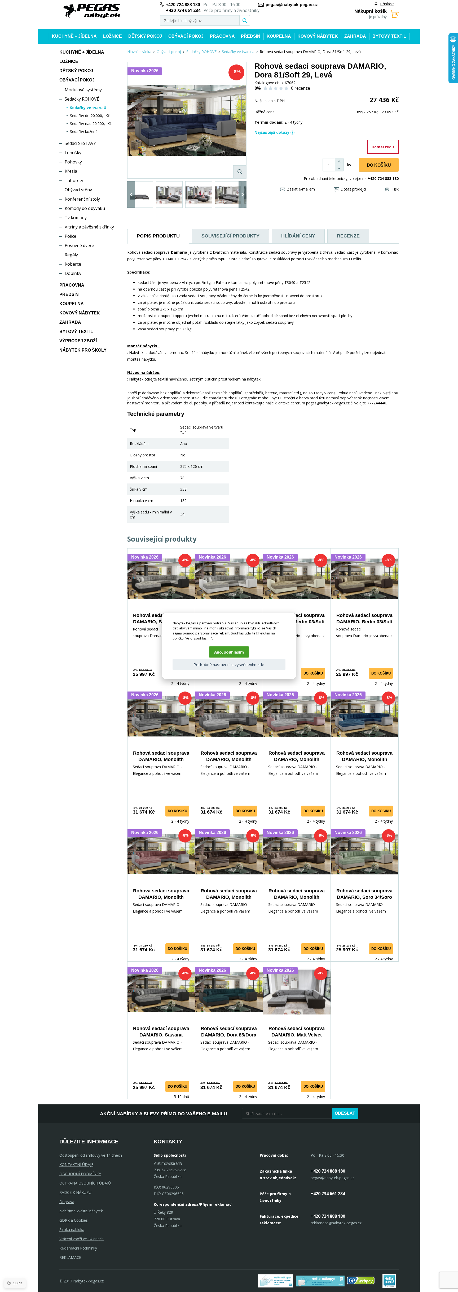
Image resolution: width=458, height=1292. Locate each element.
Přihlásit (387, 3)
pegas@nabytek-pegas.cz (292, 4)
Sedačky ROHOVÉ (82, 99)
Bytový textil (389, 36)
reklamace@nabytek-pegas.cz (336, 1222)
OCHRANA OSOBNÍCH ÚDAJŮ (85, 1183)
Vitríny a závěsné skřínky (89, 227)
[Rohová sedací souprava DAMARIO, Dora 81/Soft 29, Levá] (186, 120)
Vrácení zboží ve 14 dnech (81, 1238)
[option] (139, 194)
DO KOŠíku (379, 165)
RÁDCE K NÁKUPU (75, 1192)
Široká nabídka (71, 1229)
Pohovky (73, 162)
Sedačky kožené (84, 131)
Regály (71, 255)
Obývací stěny (78, 190)
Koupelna (279, 36)
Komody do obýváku (85, 208)
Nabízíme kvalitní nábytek (81, 1210)
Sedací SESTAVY (80, 143)
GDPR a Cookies (73, 1220)
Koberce (73, 264)
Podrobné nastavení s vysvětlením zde (228, 664)
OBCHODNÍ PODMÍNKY (80, 1173)
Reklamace (70, 1257)
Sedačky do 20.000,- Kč (90, 115)
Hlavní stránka (139, 51)
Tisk (395, 189)
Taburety (74, 180)
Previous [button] (131, 194)
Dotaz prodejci (353, 189)
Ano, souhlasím (229, 652)
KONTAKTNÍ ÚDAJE (76, 1164)
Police (70, 236)
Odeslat (345, 1113)
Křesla (71, 171)
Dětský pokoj (145, 36)
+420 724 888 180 (183, 4)
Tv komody (76, 218)
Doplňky (73, 273)
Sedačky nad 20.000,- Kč (91, 123)
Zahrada (355, 36)
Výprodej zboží (78, 341)
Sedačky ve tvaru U (88, 107)
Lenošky (73, 152)
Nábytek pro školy (83, 350)
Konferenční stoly (82, 199)
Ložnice (112, 36)
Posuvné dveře (79, 245)
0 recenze (300, 88)
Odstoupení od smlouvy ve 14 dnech (90, 1155)
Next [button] (242, 194)
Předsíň (250, 36)
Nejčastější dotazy (271, 132)
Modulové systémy (83, 90)
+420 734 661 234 (328, 1193)
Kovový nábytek (317, 36)
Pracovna (222, 36)
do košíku (313, 673)
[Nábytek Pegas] (91, 11)
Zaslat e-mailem (301, 189)
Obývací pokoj (186, 36)
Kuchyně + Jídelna (74, 36)
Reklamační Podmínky (78, 1248)
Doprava (66, 1201)
